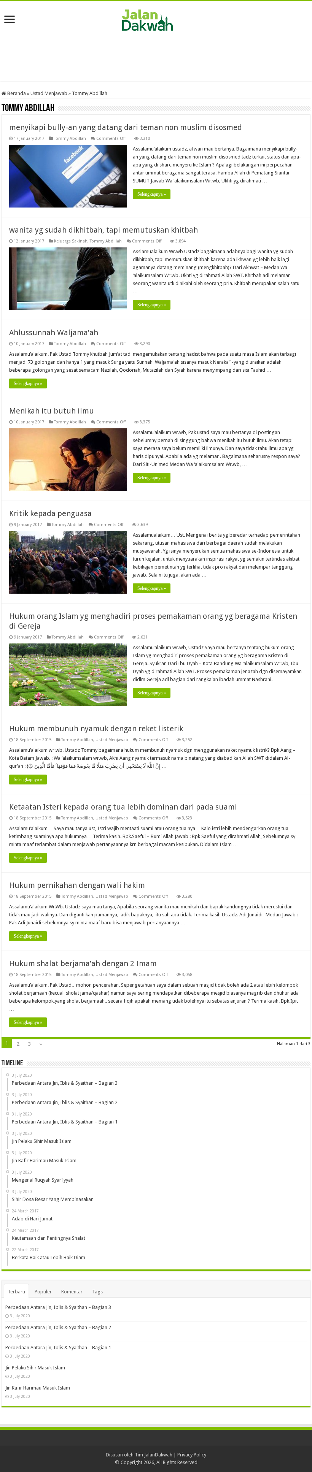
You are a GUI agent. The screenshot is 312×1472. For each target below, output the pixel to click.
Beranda (16, 93)
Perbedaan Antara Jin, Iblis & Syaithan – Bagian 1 (58, 1347)
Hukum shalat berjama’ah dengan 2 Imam (83, 963)
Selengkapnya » (151, 194)
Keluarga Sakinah (71, 241)
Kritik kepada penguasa (50, 513)
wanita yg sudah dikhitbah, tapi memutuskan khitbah (103, 230)
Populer (43, 1292)
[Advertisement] (156, 56)
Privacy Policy (191, 1455)
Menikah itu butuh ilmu (51, 410)
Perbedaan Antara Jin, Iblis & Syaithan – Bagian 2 (58, 1327)
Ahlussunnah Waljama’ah (53, 332)
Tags (97, 1292)
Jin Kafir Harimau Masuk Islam (37, 1388)
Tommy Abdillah (70, 138)
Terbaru (16, 1292)
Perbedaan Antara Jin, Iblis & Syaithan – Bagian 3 (58, 1307)
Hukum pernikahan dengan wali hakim (77, 885)
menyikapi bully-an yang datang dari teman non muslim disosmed (125, 127)
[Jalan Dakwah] (156, 19)
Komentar (72, 1292)
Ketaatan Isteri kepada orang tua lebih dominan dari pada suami (123, 806)
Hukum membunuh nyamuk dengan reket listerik (96, 728)
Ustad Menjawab (48, 93)
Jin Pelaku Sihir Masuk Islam (35, 1368)
